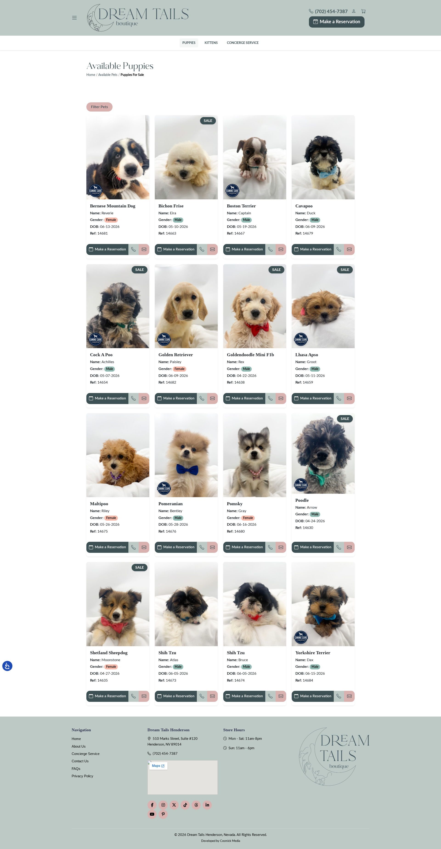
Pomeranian (170, 503)
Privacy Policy (82, 776)
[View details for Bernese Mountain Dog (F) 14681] (117, 157)
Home (90, 75)
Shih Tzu (167, 652)
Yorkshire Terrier (312, 652)
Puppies (188, 43)
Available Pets (107, 75)
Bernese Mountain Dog (112, 205)
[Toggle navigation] (74, 17)
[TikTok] (185, 805)
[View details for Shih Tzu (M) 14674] (254, 604)
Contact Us (80, 761)
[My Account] (353, 11)
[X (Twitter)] (174, 805)
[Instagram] (163, 805)
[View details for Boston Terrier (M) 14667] (254, 157)
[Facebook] (152, 805)
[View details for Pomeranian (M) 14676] (186, 455)
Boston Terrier (241, 205)
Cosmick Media (230, 841)
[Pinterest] (163, 814)
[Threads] (196, 805)
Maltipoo (99, 503)
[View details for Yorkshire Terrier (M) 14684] (323, 604)
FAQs (76, 769)
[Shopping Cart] (363, 11)
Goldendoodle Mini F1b (250, 354)
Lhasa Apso (306, 354)
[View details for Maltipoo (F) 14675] (117, 455)
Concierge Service (243, 43)
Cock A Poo (101, 354)
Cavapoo (304, 205)
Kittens (211, 43)
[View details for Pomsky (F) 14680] (254, 455)
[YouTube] (152, 814)
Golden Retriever (175, 354)
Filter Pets (99, 107)
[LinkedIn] (207, 805)
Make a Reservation (340, 22)
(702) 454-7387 (165, 753)
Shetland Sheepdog (108, 652)
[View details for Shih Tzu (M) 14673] (186, 604)
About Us (79, 746)
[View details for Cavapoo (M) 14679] (323, 157)
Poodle (302, 500)
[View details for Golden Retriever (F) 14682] (186, 306)
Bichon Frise (171, 205)
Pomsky (235, 503)
